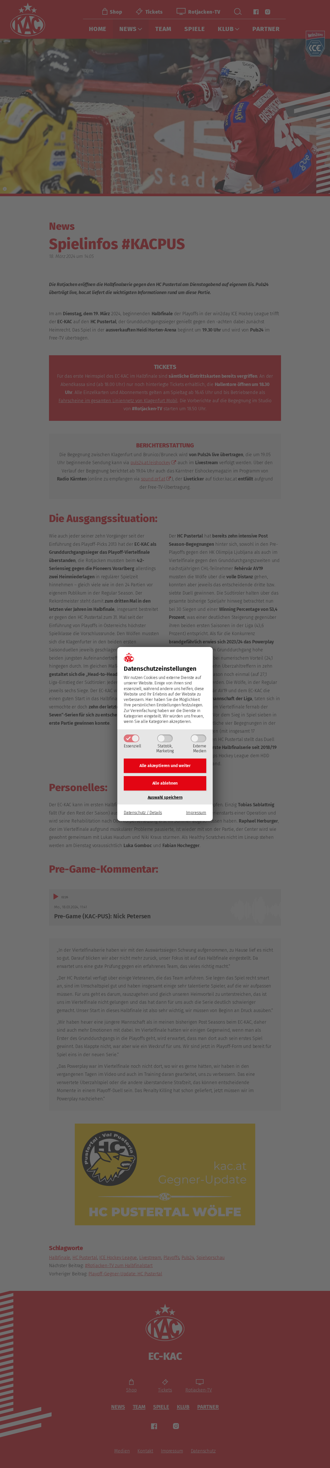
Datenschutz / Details (143, 812)
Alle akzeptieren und (165, 765)
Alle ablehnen (165, 783)
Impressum (196, 812)
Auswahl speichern (165, 797)
